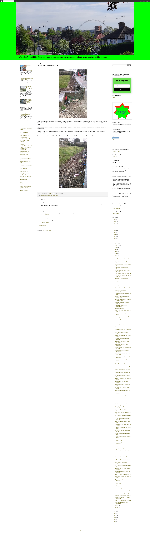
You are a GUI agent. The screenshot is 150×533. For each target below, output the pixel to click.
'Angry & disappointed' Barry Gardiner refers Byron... (122, 401)
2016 (115, 238)
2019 (115, 232)
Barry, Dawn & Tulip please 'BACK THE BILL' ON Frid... (122, 439)
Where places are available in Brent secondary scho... (121, 503)
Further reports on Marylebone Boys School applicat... (123, 448)
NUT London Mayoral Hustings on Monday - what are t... (121, 488)
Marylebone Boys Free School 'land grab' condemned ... (122, 469)
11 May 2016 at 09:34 (45, 222)
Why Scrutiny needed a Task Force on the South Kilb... (122, 367)
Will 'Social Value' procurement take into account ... (122, 388)
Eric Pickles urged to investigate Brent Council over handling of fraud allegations (26, 114)
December (117, 240)
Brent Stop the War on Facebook (26, 145)
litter (51, 195)
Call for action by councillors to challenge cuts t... (122, 376)
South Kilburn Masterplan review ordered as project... (122, 472)
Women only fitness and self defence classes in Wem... (123, 457)
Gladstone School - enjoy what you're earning (122, 359)
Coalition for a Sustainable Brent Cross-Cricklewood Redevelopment (26, 148)
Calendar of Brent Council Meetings (119, 146)
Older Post (105, 227)
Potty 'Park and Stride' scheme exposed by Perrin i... (122, 413)
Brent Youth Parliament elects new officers (123, 495)
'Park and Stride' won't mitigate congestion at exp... (122, 436)
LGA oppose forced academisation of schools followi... (122, 342)
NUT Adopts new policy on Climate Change (121, 268)
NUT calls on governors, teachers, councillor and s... (121, 306)
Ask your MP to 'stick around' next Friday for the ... (122, 491)
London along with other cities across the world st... (122, 322)
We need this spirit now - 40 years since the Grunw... (123, 313)
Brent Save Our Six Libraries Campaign (25, 143)
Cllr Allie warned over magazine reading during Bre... (122, 419)
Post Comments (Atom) (47, 230)
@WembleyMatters (116, 208)
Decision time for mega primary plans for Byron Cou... (122, 482)
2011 (115, 517)
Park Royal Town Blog (24, 171)
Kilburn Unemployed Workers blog (25, 159)
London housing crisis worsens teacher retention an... (122, 454)
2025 (115, 221)
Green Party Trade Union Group (26, 152)
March (116, 257)
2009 (115, 521)
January (116, 507)
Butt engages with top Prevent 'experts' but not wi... (123, 416)
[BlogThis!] (57, 193)
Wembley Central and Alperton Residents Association (25, 184)
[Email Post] (53, 193)
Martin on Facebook (23, 168)
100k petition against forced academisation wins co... (122, 319)
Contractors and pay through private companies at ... (121, 345)
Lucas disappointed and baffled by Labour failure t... (122, 422)
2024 (115, 223)
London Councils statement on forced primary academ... (122, 297)
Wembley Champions (24, 190)
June (116, 251)
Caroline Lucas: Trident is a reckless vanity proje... (123, 445)
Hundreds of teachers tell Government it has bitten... (123, 288)
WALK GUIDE (118, 126)
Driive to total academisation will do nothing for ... (123, 330)
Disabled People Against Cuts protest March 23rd (122, 303)
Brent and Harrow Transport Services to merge (122, 370)
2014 (115, 511)
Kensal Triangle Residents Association (25, 156)
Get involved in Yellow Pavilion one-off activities (122, 373)
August (116, 247)
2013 (115, 513)
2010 (115, 519)
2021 (115, 228)
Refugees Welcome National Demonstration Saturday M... (123, 336)
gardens (48, 195)
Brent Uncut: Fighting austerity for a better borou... (123, 451)
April (116, 255)
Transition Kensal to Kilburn (25, 177)
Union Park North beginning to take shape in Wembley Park (29, 88)
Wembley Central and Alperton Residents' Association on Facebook (25, 187)
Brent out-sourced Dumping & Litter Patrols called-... (123, 283)
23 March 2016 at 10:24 (45, 214)
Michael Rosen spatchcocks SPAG (121, 278)
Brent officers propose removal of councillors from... (121, 291)
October (116, 243)
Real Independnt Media (24, 173)
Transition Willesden (24, 179)
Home (73, 227)
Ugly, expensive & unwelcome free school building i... (122, 485)
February (117, 505)
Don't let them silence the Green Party (122, 285)
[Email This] (56, 193)
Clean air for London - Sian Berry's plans (122, 361)
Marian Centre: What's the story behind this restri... (123, 476)
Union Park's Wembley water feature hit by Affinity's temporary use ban (29, 102)
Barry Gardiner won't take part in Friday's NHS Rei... (122, 431)
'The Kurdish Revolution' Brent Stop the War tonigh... (122, 364)
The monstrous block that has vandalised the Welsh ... (123, 280)
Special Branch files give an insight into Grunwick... (122, 479)
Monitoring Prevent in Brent (25, 170)
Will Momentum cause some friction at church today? (122, 404)
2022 (115, 227)
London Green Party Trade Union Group (26, 166)
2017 (115, 236)
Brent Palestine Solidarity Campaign (24, 141)
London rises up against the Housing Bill (122, 390)
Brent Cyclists (22, 130)
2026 (115, 219)
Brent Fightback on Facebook (25, 134)
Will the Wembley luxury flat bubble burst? (123, 493)
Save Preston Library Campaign (26, 176)
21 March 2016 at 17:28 (45, 207)
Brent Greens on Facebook (25, 138)
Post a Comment (42, 225)
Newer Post (40, 227)
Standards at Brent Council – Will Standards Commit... (123, 392)
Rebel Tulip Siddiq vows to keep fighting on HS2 (123, 294)
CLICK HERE (115, 70)
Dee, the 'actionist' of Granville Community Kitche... (123, 466)
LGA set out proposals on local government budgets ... (123, 379)
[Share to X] (59, 193)
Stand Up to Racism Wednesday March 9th (123, 474)
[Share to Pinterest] (62, 193)
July (116, 249)
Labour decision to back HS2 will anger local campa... (122, 316)
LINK (113, 97)
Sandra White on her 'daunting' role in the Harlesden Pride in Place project (29, 68)
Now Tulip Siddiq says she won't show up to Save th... (123, 425)
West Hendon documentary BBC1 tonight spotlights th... (122, 356)
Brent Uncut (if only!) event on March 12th (123, 500)
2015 (115, 509)
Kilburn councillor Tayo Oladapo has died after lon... (122, 410)
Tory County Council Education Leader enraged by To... (122, 339)
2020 (115, 230)
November (117, 241)
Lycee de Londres (55, 195)
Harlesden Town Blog (24, 154)
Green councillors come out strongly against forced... (123, 327)
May (116, 253)
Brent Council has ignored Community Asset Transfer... (122, 259)
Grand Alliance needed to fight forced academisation (122, 333)
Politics (113, 139)
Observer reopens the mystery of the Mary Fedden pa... (123, 395)
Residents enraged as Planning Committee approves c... (122, 434)
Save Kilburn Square (24, 174)
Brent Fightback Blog (24, 132)
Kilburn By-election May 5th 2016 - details (123, 273)
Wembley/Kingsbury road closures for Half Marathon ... (123, 348)
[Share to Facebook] (60, 193)
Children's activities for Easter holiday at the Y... (123, 265)
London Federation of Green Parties (25, 162)
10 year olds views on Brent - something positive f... (122, 407)
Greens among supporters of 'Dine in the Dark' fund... (122, 442)
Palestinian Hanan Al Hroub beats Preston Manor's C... (122, 353)
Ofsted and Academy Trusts (120, 324)
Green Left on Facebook (24, 151)
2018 (115, 234)
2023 (115, 225)
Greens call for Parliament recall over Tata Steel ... (122, 262)
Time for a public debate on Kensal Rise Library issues (26, 79)
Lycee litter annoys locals (119, 308)
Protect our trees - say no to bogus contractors (121, 463)
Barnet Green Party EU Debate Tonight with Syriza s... (123, 310)
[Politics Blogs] (115, 138)
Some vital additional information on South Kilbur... (123, 385)
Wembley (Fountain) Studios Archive (25, 181)
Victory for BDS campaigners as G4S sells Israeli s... (123, 428)
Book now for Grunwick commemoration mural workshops (122, 460)
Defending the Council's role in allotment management (122, 498)
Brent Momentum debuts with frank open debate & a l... (122, 398)
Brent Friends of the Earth (25, 135)
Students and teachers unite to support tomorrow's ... (122, 382)
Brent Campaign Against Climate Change (26, 128)
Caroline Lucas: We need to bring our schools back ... (122, 350)
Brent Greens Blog (23, 137)
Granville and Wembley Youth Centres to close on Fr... (122, 271)
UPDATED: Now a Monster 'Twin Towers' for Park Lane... (123, 276)
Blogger (80, 530)
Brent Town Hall (44, 195)
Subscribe (122, 90)
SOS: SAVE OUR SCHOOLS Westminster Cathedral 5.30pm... (123, 300)
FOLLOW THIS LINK (116, 151)
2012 (115, 515)
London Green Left (23, 164)
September (117, 245)
